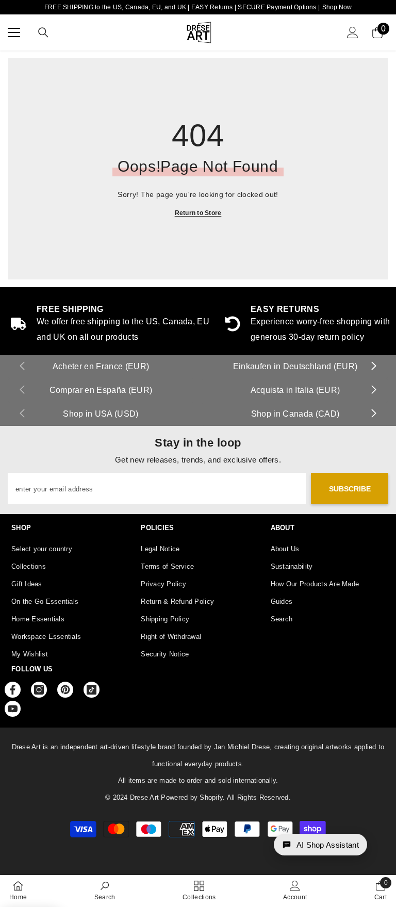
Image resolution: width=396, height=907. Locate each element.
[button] (320, 844)
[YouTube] (13, 709)
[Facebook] (13, 690)
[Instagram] (39, 690)
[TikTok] (92, 690)
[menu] (14, 32)
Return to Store (198, 213)
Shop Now (337, 7)
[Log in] (352, 32)
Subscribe (350, 489)
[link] (105, 890)
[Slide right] (373, 366)
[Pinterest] (65, 690)
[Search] (43, 32)
